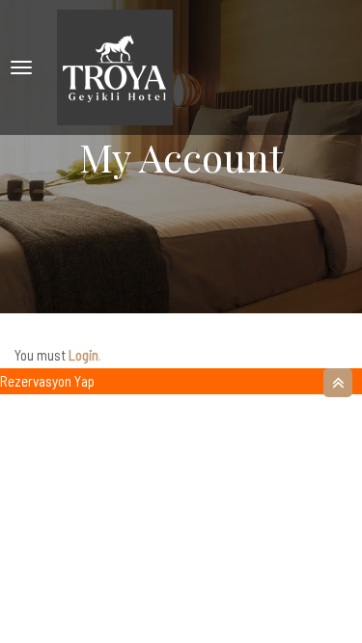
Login (83, 354)
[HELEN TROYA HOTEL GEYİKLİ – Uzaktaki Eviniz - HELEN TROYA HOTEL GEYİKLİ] (115, 67)
